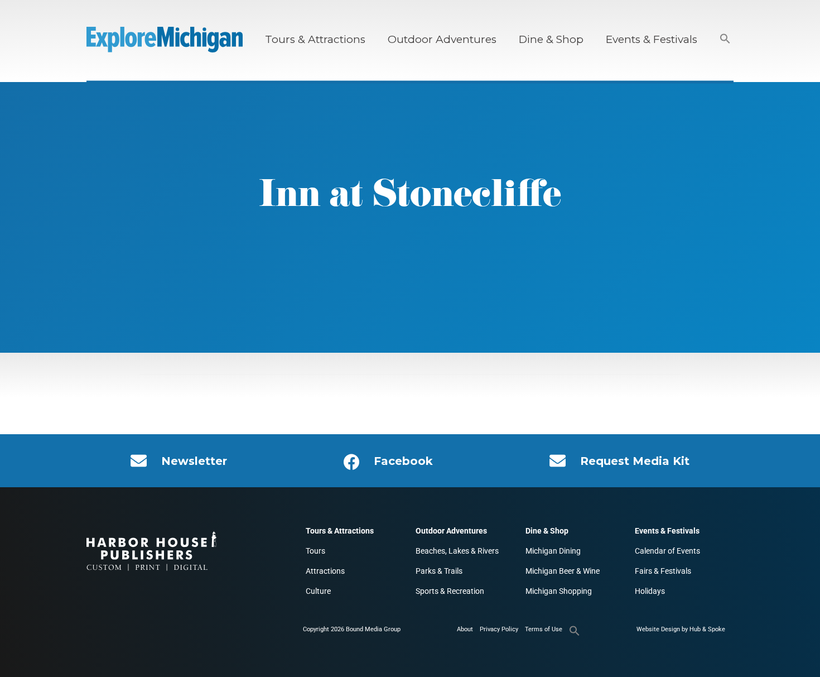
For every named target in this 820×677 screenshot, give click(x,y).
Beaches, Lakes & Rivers (457, 550)
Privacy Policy (499, 629)
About (465, 629)
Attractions (325, 570)
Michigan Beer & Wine (562, 570)
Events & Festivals (651, 39)
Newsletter (194, 461)
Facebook (403, 461)
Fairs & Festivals (663, 570)
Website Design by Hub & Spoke (680, 629)
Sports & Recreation (450, 591)
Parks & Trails (439, 570)
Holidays (650, 591)
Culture (318, 591)
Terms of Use (543, 629)
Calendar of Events (667, 550)
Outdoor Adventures (442, 39)
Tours (315, 550)
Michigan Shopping (558, 591)
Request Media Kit (634, 461)
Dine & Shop (551, 39)
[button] (725, 39)
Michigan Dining (553, 550)
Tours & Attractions (315, 39)
